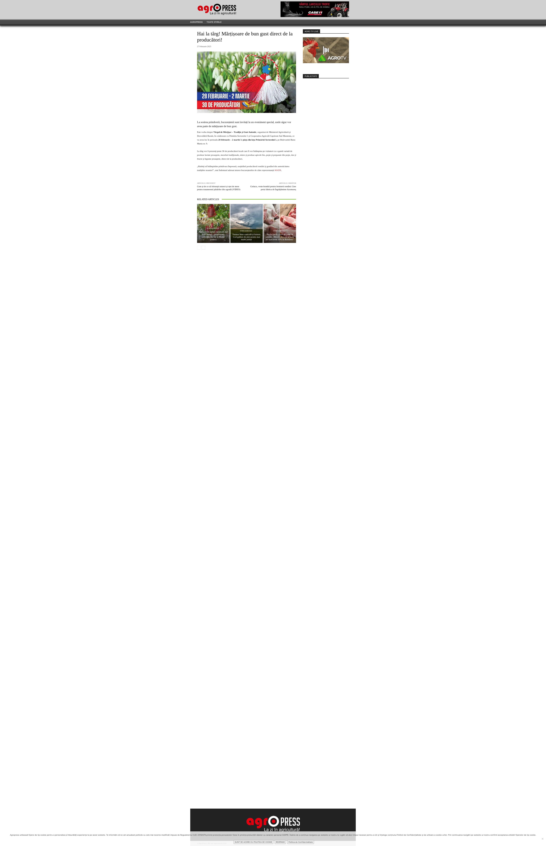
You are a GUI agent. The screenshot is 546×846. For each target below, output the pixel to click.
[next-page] (203, 247)
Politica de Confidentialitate (300, 842)
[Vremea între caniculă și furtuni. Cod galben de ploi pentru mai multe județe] (246, 223)
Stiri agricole (213, 228)
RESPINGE (280, 842)
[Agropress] (216, 9)
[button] (398, 22)
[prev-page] (199, 247)
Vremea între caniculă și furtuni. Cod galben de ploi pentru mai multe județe (246, 237)
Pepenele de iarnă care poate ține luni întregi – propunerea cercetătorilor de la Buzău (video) (213, 236)
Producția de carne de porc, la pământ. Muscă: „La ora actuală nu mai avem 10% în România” (280, 237)
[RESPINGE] (542, 838)
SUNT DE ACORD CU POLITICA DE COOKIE (253, 842)
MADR (278, 170)
